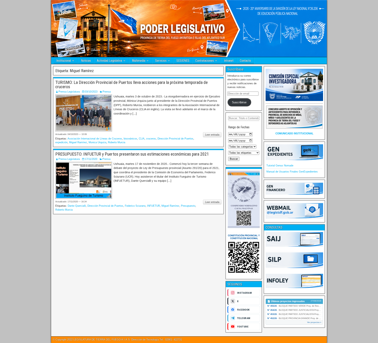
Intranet (228, 60)
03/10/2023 (91, 91)
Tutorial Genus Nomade (279, 165)
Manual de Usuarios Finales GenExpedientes (292, 171)
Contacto (245, 60)
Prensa (107, 91)
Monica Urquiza (97, 142)
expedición (61, 142)
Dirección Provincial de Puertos (175, 138)
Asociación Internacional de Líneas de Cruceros (95, 138)
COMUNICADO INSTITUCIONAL (294, 133)
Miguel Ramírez (78, 142)
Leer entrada (212, 134)
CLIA (142, 138)
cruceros (151, 138)
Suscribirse (239, 102)
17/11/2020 (91, 159)
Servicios (161, 60)
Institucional (63, 60)
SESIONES (182, 60)
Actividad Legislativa (109, 60)
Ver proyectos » (314, 322)
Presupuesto (188, 205)
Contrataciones (204, 60)
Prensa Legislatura (69, 91)
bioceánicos (130, 138)
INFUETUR (153, 205)
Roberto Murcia (116, 142)
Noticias (86, 60)
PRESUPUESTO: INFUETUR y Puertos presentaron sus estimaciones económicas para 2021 (132, 154)
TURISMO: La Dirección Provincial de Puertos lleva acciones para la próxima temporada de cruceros (131, 84)
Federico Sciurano (135, 205)
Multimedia (138, 60)
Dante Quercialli (77, 205)
